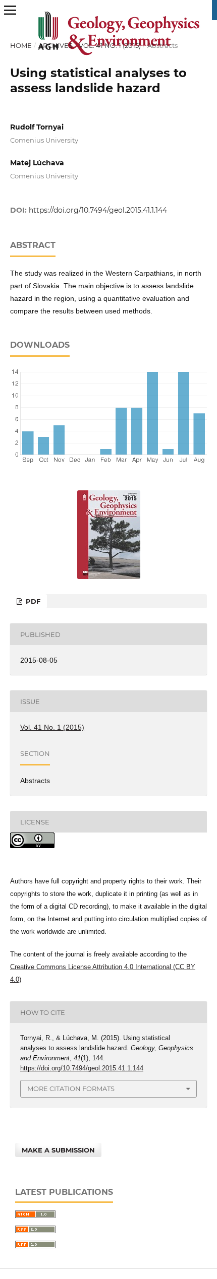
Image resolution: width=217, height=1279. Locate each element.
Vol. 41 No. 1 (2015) (110, 45)
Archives (55, 45)
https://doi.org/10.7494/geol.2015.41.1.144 (98, 210)
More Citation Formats (71, 1088)
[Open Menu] (10, 10)
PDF (32, 601)
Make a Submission (58, 1150)
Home (21, 45)
